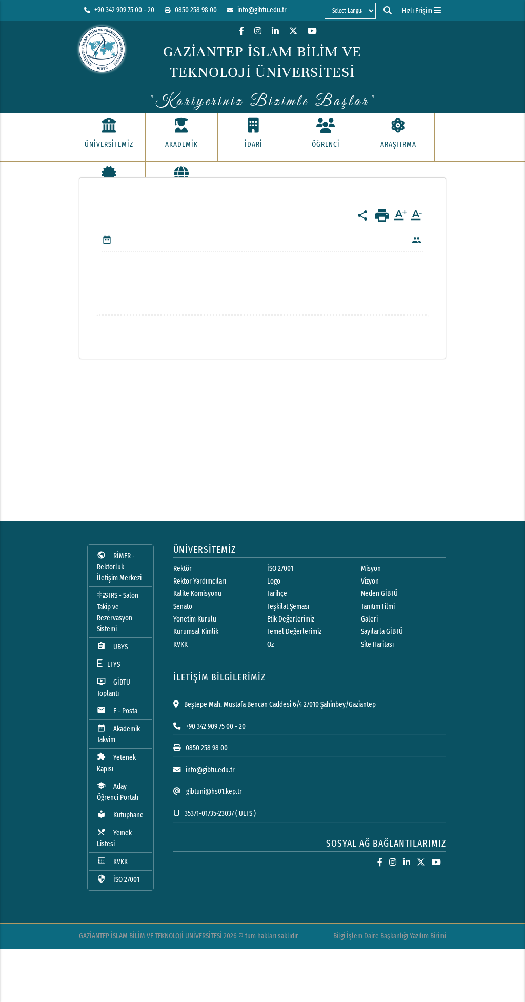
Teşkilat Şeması (288, 606)
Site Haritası (377, 644)
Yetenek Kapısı (116, 762)
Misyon (371, 568)
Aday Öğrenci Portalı (117, 791)
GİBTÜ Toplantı (113, 687)
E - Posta (117, 710)
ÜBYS (112, 646)
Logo (273, 581)
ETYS (111, 664)
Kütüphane (120, 814)
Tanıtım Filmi (378, 606)
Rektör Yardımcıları (199, 581)
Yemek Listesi (114, 838)
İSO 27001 (118, 879)
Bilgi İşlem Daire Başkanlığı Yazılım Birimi (389, 936)
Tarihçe (277, 593)
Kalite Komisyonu (197, 593)
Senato (182, 606)
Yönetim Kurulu (194, 619)
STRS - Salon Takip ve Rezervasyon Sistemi (117, 612)
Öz (270, 644)
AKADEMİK (181, 144)
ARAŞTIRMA (398, 144)
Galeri (369, 619)
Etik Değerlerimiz (290, 619)
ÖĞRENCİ (326, 144)
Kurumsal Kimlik (195, 631)
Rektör (182, 568)
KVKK (112, 861)
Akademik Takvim (118, 734)
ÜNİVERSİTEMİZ (109, 144)
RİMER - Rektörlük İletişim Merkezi (119, 567)
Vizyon (370, 581)
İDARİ (253, 144)
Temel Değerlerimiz (294, 631)
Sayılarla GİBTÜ (382, 631)
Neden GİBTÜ (379, 593)
